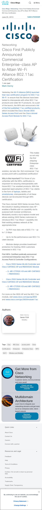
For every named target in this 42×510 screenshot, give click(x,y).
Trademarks (9, 481)
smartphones (7, 194)
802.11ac (16, 344)
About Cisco (9, 432)
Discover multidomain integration (26, 416)
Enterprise (16, 349)
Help (6, 460)
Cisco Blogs (15, 3)
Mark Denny (7, 86)
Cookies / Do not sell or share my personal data (18, 472)
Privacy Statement (20, 501)
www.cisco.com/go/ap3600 (25, 297)
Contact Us (8, 436)
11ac (8, 344)
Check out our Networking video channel (26, 387)
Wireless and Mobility (16, 353)
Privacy (7, 468)
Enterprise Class (27, 349)
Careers (7, 440)
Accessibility (9, 477)
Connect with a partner (12, 444)
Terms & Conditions (11, 464)
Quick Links (9, 427)
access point (26, 344)
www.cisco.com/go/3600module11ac (22, 300)
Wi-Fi (5, 353)
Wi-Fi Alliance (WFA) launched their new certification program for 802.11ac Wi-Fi (20, 95)
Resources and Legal (13, 451)
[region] (21, 499)
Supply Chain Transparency (14, 485)
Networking (14, 9)
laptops (17, 192)
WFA (37, 349)
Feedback (8, 456)
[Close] (39, 492)
